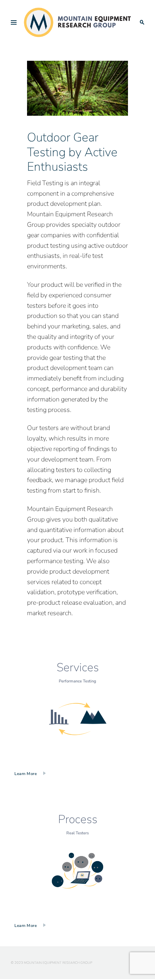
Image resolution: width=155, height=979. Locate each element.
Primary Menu (13, 22)
